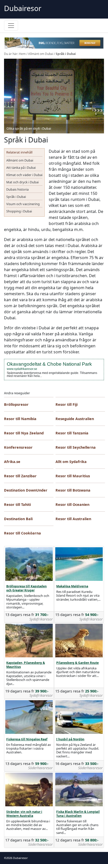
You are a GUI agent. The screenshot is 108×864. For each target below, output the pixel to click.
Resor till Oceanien (72, 504)
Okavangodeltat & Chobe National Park (49, 364)
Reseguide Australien (75, 418)
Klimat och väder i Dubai (24, 175)
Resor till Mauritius (73, 476)
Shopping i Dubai (19, 211)
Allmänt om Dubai (40, 54)
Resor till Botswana (73, 490)
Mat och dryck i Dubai (22, 182)
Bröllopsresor (16, 404)
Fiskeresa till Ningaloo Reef (26, 739)
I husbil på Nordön (70, 739)
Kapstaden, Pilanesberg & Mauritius (25, 665)
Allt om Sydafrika (71, 461)
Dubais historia (17, 189)
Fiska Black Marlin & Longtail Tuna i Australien (78, 814)
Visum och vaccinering (23, 204)
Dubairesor (22, 8)
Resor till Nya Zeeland (24, 433)
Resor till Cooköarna (22, 533)
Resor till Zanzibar (20, 476)
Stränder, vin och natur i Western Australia (24, 814)
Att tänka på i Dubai (21, 167)
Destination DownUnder (25, 490)
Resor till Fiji (67, 404)
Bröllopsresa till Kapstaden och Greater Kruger (26, 588)
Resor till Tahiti (17, 504)
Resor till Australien (73, 518)
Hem (22, 54)
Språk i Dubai (16, 196)
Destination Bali (18, 518)
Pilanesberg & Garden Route (77, 663)
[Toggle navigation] (11, 26)
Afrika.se (12, 461)
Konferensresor (18, 447)
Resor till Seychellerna (76, 447)
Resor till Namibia (20, 418)
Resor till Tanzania (72, 433)
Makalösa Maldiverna (72, 586)
